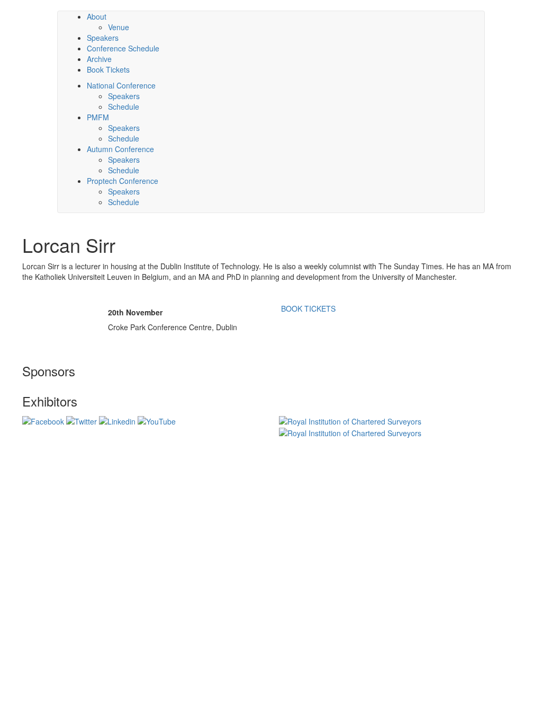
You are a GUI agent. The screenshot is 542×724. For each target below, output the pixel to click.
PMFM (98, 117)
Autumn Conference (120, 149)
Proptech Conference (122, 180)
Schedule (123, 106)
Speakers (124, 96)
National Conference (121, 85)
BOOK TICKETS (307, 308)
